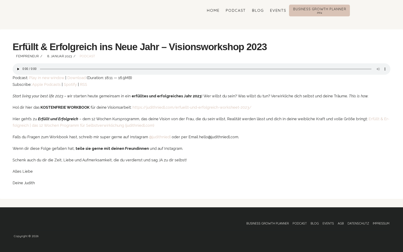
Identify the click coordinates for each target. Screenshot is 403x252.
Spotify (70, 84)
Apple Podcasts (46, 84)
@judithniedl (160, 137)
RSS (83, 84)
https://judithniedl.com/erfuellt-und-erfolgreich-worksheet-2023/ (191, 107)
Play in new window (46, 78)
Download (76, 78)
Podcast (87, 56)
